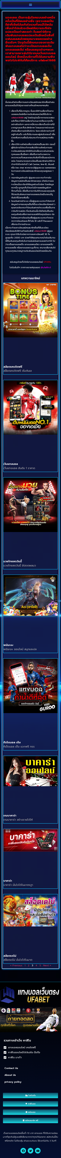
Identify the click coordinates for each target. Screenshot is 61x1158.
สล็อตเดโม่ (9, 956)
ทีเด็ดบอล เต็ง (12, 742)
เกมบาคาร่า (9, 815)
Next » (47, 965)
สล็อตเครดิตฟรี (12, 367)
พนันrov (8, 645)
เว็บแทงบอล (10, 464)
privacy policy (12, 1082)
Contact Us (11, 1068)
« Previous (16, 965)
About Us (10, 1075)
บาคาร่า (7, 881)
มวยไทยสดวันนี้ (12, 561)
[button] (30, 4)
